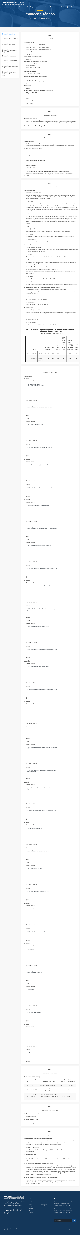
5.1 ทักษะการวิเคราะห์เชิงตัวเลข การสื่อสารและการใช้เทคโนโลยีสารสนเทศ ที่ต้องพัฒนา (46, 290)
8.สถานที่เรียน (27, 86)
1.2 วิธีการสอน (29, 202)
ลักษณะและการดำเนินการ (50, 138)
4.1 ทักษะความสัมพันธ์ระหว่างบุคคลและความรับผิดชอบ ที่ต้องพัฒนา (42, 269)
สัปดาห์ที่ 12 (27, 822)
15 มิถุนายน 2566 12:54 (32, 93)
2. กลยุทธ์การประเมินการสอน (31, 1147)
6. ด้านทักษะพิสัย (28, 307)
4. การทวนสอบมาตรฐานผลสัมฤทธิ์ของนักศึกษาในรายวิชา (38, 1163)
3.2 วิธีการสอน (29, 254)
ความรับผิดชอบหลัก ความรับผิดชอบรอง (52, 333)
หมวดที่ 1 (50, 35)
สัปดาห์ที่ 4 (27, 500)
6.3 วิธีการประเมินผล (31, 322)
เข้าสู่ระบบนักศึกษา (9, 1229)
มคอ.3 (27, 98)
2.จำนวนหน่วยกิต (28, 52)
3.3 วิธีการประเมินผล (30, 260)
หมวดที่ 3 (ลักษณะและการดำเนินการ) (9, 45)
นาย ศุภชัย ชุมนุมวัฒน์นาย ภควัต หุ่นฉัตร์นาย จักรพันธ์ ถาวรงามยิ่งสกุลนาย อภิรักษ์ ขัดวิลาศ (33, 66)
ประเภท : (26, 96)
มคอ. (30, 1210)
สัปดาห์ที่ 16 (27, 984)
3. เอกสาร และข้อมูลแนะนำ (31, 1123)
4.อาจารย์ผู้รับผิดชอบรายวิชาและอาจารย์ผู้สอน (35, 61)
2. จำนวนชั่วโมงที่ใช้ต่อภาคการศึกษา (33, 149)
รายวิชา (30, 1204)
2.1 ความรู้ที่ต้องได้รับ (31, 229)
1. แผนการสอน (28, 376)
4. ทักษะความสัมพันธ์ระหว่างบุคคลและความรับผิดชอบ (37, 267)
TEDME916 (42, 45)
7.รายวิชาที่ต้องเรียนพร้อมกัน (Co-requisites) (36, 81)
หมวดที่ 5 (50, 369)
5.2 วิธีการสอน (29, 297)
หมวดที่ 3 (50, 134)
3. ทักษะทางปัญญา (29, 245)
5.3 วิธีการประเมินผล (30, 302)
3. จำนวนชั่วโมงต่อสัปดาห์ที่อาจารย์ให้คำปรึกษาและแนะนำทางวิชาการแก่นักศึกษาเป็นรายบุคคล (47, 171)
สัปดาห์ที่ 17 (27, 1024)
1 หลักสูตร (28, 59)
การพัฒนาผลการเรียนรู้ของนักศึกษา (50, 187)
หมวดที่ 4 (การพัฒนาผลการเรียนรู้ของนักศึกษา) (10, 51)
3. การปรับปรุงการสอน (30, 1155)
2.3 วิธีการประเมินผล (31, 239)
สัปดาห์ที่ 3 (27, 459)
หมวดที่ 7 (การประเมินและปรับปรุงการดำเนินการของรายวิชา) (9, 74)
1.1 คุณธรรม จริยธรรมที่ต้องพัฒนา (34, 193)
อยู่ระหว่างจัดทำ (29, 103)
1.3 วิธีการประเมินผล (30, 214)
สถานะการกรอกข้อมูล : (30, 101)
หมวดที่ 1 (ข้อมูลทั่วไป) (9, 34)
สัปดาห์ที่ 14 (27, 903)
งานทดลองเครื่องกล (44, 47)
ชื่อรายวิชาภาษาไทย (30, 47)
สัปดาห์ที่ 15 (27, 944)
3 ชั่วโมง (31, 723)
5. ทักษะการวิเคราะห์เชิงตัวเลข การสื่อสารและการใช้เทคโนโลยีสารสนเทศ (42, 287)
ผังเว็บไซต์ (31, 1213)
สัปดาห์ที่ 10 (27, 742)
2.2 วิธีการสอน (29, 234)
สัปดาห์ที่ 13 (27, 863)
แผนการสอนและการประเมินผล (50, 373)
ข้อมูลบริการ (44, 7)
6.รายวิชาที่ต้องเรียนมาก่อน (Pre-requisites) (35, 76)
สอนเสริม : (28, 156)
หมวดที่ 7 (50, 1131)
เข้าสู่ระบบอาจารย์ (22, 1229)
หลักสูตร (31, 1208)
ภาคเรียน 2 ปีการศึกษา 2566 (33, 74)
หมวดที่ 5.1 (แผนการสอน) (10, 56)
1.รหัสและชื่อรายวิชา (29, 42)
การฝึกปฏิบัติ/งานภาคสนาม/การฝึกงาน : (36, 160)
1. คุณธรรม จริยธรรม (29, 190)
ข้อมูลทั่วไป (50, 39)
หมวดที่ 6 (50, 1106)
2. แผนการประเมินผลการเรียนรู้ (32, 1077)
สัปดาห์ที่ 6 (27, 580)
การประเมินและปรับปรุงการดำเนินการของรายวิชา (50, 1135)
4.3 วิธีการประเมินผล (31, 282)
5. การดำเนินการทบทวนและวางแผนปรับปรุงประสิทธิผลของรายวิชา (41, 1178)
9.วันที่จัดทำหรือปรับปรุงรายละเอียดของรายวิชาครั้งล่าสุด (38, 90)
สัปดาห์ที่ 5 (27, 540)
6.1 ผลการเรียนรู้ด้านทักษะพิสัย (33, 310)
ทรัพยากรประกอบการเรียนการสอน (50, 1110)
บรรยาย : (28, 151)
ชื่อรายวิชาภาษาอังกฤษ (31, 49)
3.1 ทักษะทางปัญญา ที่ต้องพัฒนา (34, 247)
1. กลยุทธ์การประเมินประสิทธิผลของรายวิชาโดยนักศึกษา (38, 1138)
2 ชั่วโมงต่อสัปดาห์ (30, 168)
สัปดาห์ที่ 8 (27, 661)
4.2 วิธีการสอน (29, 276)
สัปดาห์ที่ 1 (26, 379)
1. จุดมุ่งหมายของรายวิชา (30, 119)
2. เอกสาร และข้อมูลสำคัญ (31, 1119)
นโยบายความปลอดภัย (44, 1205)
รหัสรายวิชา (28, 45)
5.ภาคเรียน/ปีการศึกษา (30, 71)
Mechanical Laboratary (45, 49)
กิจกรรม (28, 404)
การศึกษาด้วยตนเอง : (31, 165)
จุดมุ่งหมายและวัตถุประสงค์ (50, 115)
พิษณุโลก (28, 88)
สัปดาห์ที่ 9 (27, 701)
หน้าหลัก (30, 1202)
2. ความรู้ (26, 226)
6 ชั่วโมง (31, 400)
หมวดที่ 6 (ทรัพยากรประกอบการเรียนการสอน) (10, 67)
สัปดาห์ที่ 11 (27, 782)
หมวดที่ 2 (50, 111)
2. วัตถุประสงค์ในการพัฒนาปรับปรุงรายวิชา (35, 126)
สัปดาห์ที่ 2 (27, 419)
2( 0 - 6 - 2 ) (29, 54)
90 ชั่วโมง (28, 163)
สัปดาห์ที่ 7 (27, 621)
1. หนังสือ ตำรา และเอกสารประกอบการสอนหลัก (36, 1114)
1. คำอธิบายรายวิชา (29, 141)
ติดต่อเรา (43, 1208)
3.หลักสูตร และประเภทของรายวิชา (33, 57)
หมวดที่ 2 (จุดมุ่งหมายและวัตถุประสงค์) (9, 39)
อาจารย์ (30, 1206)
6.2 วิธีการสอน (29, 317)
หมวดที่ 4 (50, 183)
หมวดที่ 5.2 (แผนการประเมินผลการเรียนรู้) (9, 61)
